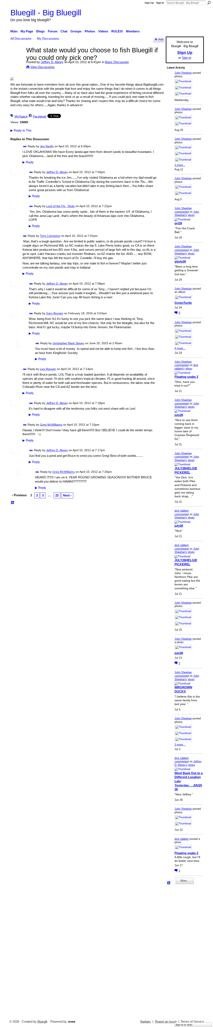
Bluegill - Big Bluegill (45, 12)
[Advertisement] (179, 950)
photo (191, 215)
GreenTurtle (183, 303)
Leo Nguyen (48, 369)
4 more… (180, 348)
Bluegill (42, 1021)
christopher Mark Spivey (68, 343)
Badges (145, 1021)
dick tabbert (182, 510)
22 (57, 495)
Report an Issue (166, 1021)
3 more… (180, 744)
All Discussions (20, 38)
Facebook (39, 116)
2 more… (180, 165)
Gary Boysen (54, 313)
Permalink (25, 147)
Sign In (160, 2)
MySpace (21, 116)
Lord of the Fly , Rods (60, 206)
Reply (28, 162)
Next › (67, 495)
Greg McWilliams (51, 424)
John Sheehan (183, 72)
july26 (179, 415)
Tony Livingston (50, 236)
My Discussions (48, 38)
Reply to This (21, 130)
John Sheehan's (187, 213)
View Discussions (42, 67)
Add (160, 39)
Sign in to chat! (184, 1024)
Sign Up (149, 2)
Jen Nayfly (47, 146)
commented (182, 211)
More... (185, 880)
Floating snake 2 (186, 376)
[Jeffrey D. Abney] (17, 57)
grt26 (178, 223)
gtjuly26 (180, 261)
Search (209, 3)
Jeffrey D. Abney (52, 62)
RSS (13, 503)
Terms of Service (192, 1021)
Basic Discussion (117, 62)
